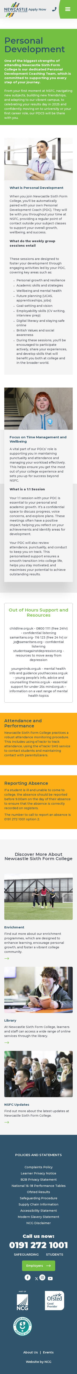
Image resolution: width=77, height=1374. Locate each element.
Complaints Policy (39, 1167)
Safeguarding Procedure (38, 1198)
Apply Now (37, 9)
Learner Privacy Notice (38, 1173)
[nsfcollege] (42, 1279)
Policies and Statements (38, 1155)
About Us (30, 1352)
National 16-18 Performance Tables (39, 1186)
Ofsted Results (38, 1192)
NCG (47, 1362)
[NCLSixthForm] (37, 1279)
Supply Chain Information (38, 1204)
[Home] (15, 9)
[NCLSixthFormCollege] (50, 1279)
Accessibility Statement (38, 1211)
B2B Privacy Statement (39, 1180)
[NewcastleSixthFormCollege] (28, 1279)
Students (54, 1254)
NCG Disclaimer (38, 1223)
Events (48, 1352)
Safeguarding (26, 1254)
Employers (34, 1266)
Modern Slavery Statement (38, 1217)
